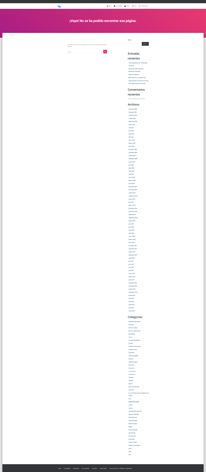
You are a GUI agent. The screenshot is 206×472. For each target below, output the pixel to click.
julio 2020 (131, 165)
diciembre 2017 (133, 245)
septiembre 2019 (133, 196)
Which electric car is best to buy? (137, 77)
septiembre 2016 (133, 292)
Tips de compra (133, 442)
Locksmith (131, 390)
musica (131, 408)
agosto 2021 (132, 124)
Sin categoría (132, 436)
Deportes (131, 358)
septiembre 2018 (133, 217)
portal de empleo (133, 420)
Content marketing (133, 355)
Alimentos (131, 324)
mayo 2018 (131, 230)
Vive (130, 454)
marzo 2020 (132, 177)
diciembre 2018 (133, 208)
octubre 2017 (132, 251)
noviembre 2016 (133, 286)
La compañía (119, 6)
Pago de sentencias (134, 74)
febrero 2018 (132, 239)
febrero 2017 (132, 276)
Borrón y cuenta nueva (134, 331)
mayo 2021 (131, 134)
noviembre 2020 (133, 152)
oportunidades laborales (135, 411)
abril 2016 (131, 307)
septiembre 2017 (133, 255)
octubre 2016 (132, 289)
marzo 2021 (132, 140)
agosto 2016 (132, 295)
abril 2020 (131, 174)
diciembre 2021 (133, 112)
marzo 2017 (132, 273)
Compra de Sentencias (135, 346)
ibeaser (131, 383)
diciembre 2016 (133, 283)
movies (131, 405)
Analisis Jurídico (133, 327)
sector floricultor (133, 429)
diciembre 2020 (133, 149)
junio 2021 (131, 130)
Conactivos (132, 352)
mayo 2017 (131, 267)
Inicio (110, 6)
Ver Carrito (76, 468)
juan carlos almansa (134, 386)
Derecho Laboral (133, 362)
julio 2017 (131, 261)
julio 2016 (131, 298)
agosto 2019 (132, 199)
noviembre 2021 (133, 115)
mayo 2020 (131, 171)
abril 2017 (131, 270)
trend (130, 448)
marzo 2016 (132, 311)
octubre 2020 (132, 155)
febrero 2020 (132, 180)
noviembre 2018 (133, 211)
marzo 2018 (132, 236)
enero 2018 (132, 242)
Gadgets (131, 380)
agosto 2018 (132, 220)
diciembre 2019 (133, 186)
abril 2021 (131, 137)
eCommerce (132, 374)
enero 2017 (132, 279)
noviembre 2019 (133, 189)
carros (130, 337)
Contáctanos (144, 6)
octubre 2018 (132, 214)
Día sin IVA (131, 365)
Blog (135, 6)
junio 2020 (131, 168)
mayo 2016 (131, 304)
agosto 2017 (132, 258)
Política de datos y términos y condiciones (120, 468)
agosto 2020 (132, 161)
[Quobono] (59, 6)
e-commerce (132, 371)
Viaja (130, 451)
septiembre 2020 (133, 158)
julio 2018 (131, 224)
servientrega (132, 433)
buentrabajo (132, 334)
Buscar (130, 40)
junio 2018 (131, 227)
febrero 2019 (132, 205)
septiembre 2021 (133, 121)
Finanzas (131, 377)
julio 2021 (131, 127)
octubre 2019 (132, 193)
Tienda (127, 6)
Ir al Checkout (85, 468)
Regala (130, 426)
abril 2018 (131, 233)
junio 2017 (131, 264)
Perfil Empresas (133, 417)
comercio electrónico (134, 340)
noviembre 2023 (133, 109)
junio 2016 (131, 301)
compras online (133, 349)
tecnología (131, 439)
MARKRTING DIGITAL (134, 402)
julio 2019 (131, 202)
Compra (131, 343)
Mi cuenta (94, 468)
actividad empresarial (134, 321)
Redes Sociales (133, 423)
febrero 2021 (132, 143)
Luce (130, 398)
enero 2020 (132, 183)
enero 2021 (132, 146)
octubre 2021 (132, 118)
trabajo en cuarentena (134, 445)
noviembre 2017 (133, 248)
